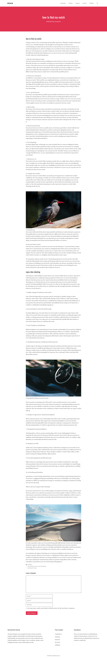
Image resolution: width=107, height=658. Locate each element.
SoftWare (91, 3)
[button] (97, 3)
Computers (63, 3)
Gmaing (71, 3)
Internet (77, 3)
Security (85, 3)
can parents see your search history (37, 566)
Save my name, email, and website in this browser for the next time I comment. (51, 608)
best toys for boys (32, 568)
